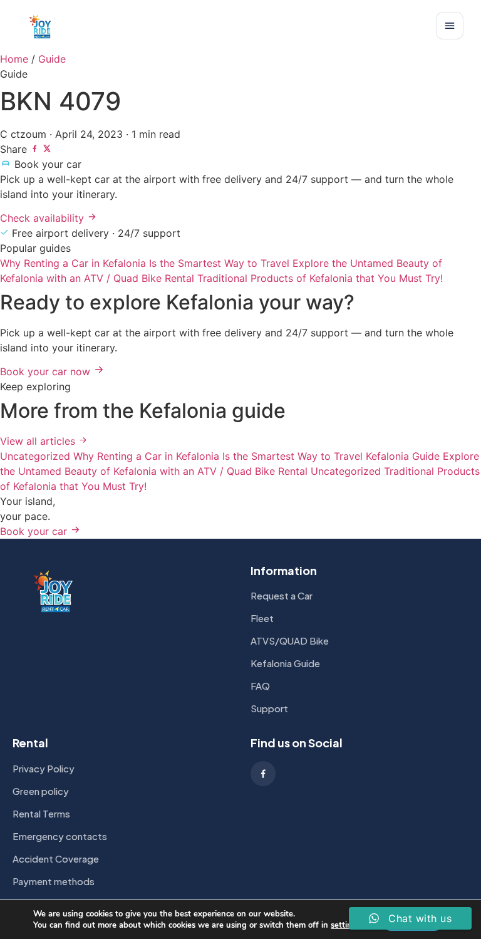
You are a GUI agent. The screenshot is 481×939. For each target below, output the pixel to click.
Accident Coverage (56, 858)
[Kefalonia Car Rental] (41, 26)
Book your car (35, 531)
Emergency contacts (60, 836)
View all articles (39, 441)
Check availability (43, 218)
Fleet (262, 618)
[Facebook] (263, 773)
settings (346, 925)
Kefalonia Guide (285, 663)
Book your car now (46, 371)
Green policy (41, 791)
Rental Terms (41, 813)
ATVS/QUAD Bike (290, 640)
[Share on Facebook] (36, 149)
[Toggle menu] (449, 25)
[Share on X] (47, 149)
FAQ (260, 686)
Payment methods (54, 881)
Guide (52, 59)
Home (14, 59)
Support (269, 708)
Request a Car (282, 595)
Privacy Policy (44, 768)
